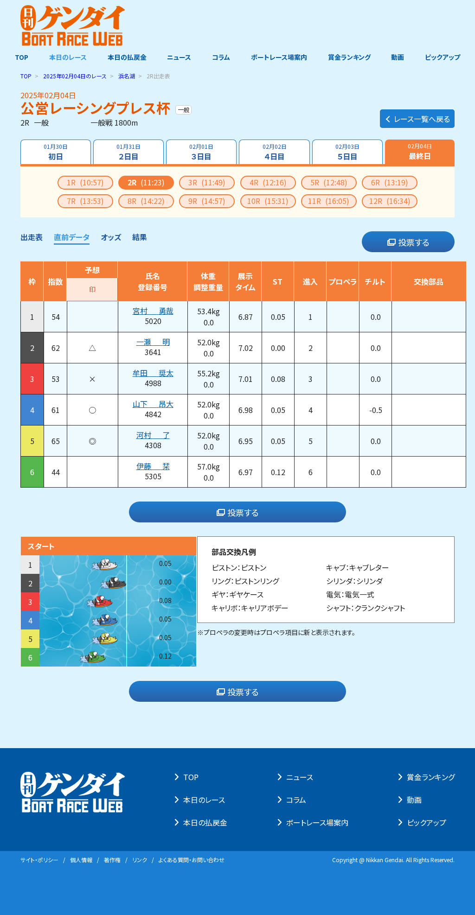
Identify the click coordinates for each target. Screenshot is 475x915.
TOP (21, 57)
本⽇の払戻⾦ (205, 822)
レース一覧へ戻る (422, 118)
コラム (221, 57)
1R (85, 182)
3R (206, 182)
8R (146, 200)
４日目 (275, 152)
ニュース (179, 57)
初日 (56, 152)
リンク (139, 860)
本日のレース (68, 57)
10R (268, 200)
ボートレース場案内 (279, 57)
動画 (397, 57)
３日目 (201, 152)
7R (85, 200)
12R (390, 200)
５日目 (347, 152)
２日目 (128, 152)
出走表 (31, 236)
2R (146, 182)
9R (206, 200)
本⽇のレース (204, 799)
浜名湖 (126, 76)
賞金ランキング (349, 57)
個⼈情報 (81, 860)
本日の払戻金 (127, 57)
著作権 (112, 860)
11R (328, 200)
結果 (139, 236)
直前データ (72, 236)
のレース (75, 76)
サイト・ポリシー (39, 860)
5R (328, 182)
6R (389, 182)
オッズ (111, 236)
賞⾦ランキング (431, 776)
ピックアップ (442, 57)
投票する (414, 242)
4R (268, 182)
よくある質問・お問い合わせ (192, 860)
